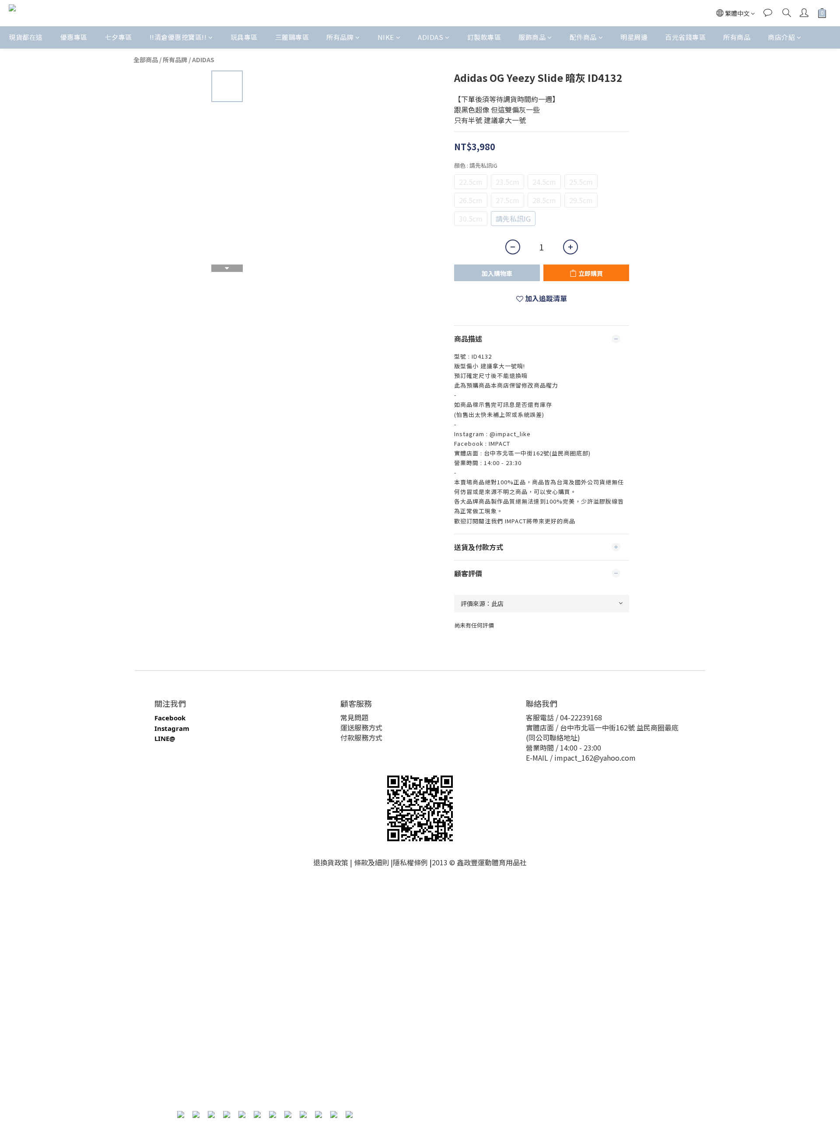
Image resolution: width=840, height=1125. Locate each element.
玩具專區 (244, 37)
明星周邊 (634, 37)
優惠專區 (74, 37)
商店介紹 (781, 37)
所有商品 (736, 37)
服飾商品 (532, 37)
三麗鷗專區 (292, 37)
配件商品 (583, 37)
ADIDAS (430, 37)
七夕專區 (118, 37)
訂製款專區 (484, 37)
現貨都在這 (26, 37)
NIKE (386, 37)
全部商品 (145, 59)
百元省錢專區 (685, 37)
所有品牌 (340, 37)
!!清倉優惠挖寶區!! (178, 37)
